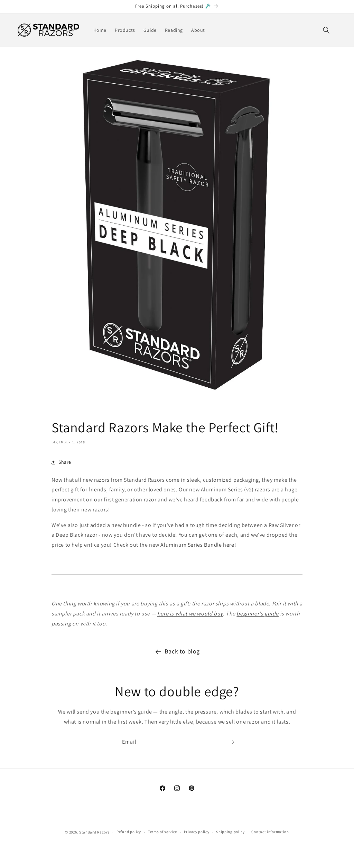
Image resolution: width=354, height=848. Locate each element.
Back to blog (182, 651)
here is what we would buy (190, 613)
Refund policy (129, 831)
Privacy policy (196, 831)
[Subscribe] (231, 742)
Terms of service (162, 831)
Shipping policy (230, 831)
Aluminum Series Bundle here (197, 544)
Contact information (270, 831)
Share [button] (64, 462)
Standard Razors (94, 832)
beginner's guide (257, 613)
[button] (326, 30)
